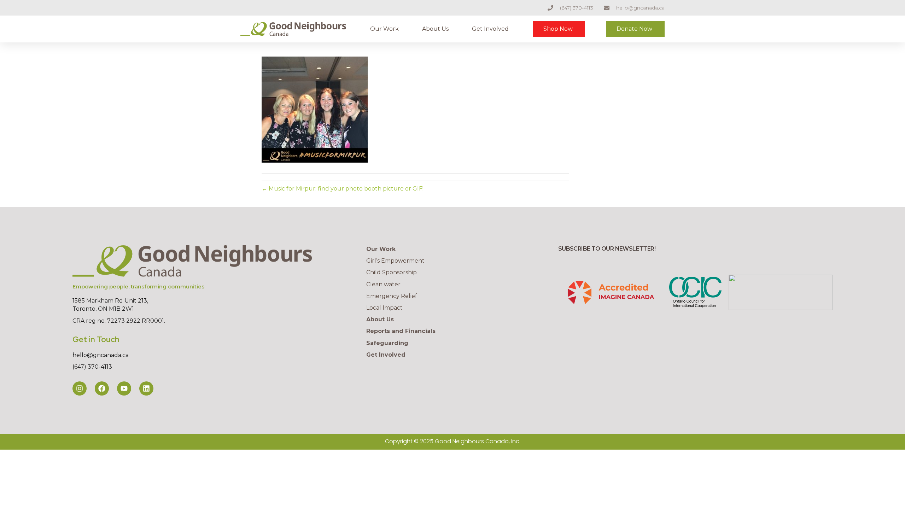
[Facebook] (102, 388)
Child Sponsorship (391, 272)
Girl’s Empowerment (395, 260)
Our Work (384, 28)
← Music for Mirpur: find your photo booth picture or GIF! (343, 188)
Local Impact (384, 307)
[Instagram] (79, 388)
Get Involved (490, 28)
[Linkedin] (146, 388)
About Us (435, 28)
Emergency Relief (391, 296)
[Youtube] (124, 388)
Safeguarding (387, 343)
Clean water (383, 284)
